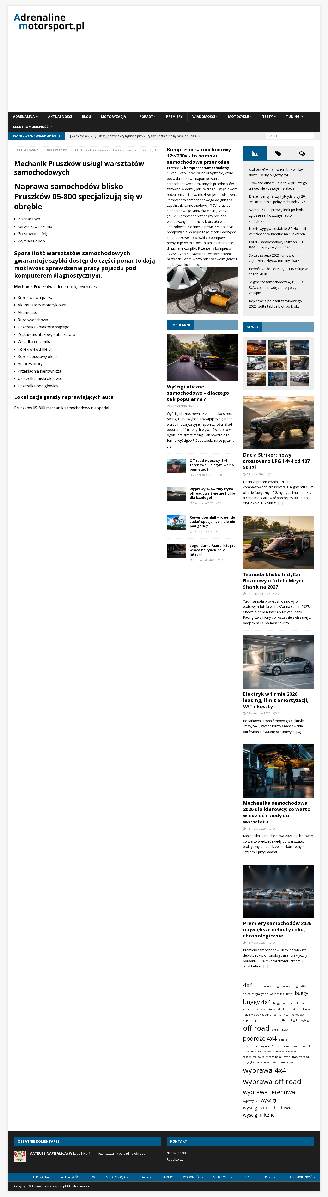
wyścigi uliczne (259, 1115)
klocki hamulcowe (298, 1009)
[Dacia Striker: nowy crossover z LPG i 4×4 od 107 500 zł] (278, 422)
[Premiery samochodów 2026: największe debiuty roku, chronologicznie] (278, 891)
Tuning (292, 116)
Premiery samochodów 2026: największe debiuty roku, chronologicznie (278, 929)
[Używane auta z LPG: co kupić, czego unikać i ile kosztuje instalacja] (277, 347)
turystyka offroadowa (256, 1062)
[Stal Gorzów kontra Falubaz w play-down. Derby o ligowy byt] (256, 347)
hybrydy (260, 1009)
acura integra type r (255, 994)
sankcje (291, 1051)
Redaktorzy (175, 1159)
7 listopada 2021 (203, 531)
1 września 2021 (203, 503)
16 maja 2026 (256, 942)
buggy (301, 993)
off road (256, 1028)
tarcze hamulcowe (278, 1056)
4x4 (248, 985)
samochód (249, 1051)
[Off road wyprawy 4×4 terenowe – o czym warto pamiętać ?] (176, 466)
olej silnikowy (280, 1029)
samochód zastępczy (271, 1051)
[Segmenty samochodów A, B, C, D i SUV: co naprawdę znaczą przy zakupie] (299, 379)
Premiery (174, 116)
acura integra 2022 (295, 986)
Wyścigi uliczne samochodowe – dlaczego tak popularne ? (198, 392)
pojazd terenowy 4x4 (256, 1046)
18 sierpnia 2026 (258, 594)
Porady (146, 116)
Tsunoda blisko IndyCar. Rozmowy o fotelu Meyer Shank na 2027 (273, 580)
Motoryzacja (113, 116)
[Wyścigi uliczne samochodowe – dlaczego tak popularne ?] (202, 357)
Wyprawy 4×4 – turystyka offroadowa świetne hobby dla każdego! (213, 493)
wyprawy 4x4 (251, 1101)
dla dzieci (301, 1003)
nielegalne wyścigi (298, 1020)
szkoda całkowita (253, 1056)
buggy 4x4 (257, 1002)
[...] (169, 445)
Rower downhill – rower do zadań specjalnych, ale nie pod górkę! (212, 521)
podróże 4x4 (260, 1038)
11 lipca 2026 (256, 474)
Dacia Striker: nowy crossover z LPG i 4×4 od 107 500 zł (276, 461)
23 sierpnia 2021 (182, 406)
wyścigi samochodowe (267, 1108)
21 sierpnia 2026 (258, 713)
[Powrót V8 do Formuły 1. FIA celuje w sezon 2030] (277, 379)
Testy (267, 116)
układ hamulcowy (282, 1062)
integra (271, 1009)
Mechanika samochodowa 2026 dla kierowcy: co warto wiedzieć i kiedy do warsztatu (276, 812)
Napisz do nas (177, 1152)
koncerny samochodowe (289, 1014)
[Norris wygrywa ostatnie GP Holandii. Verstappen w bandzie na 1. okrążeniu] (277, 363)
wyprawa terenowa (269, 1092)
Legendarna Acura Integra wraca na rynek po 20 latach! (213, 549)
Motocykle (238, 116)
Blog (86, 116)
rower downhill (300, 1046)
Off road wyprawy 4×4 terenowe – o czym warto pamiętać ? (212, 465)
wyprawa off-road (272, 1081)
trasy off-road (300, 1056)
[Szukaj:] (290, 135)
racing (285, 1046)
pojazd (283, 1039)
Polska (275, 1046)
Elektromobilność (31, 126)
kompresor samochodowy (206, 167)
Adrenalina (24, 116)
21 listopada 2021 (204, 560)
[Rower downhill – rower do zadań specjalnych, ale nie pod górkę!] (176, 522)
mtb (282, 1020)
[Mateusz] (20, 1159)
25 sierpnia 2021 (203, 475)
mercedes (270, 1020)
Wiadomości (203, 116)
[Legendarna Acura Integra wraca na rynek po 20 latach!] (176, 551)
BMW (289, 994)
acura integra (272, 986)
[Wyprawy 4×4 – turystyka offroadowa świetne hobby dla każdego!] (176, 494)
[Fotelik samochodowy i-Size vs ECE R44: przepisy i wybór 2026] (299, 363)
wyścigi (268, 1100)
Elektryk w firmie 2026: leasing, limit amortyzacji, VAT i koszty (276, 700)
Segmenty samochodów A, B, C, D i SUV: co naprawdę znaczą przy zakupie (277, 287)
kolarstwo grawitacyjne (257, 1014)
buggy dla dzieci (283, 1003)
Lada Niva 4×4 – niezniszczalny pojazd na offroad (109, 1153)
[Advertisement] (164, 75)
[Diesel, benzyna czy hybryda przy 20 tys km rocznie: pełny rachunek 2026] (299, 347)
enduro (248, 1009)
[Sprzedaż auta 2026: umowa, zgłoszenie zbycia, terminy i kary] (256, 379)
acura (258, 986)
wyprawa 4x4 (264, 1070)
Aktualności (60, 116)
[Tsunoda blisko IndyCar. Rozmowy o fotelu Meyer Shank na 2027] (278, 542)
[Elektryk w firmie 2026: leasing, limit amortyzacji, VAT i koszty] (278, 662)
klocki (281, 1009)
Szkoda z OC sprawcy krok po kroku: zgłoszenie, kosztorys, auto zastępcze (277, 215)
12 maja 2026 (256, 828)
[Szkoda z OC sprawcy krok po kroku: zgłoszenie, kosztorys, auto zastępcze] (256, 363)
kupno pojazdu (252, 1020)
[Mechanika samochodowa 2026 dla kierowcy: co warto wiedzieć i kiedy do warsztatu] (278, 770)
